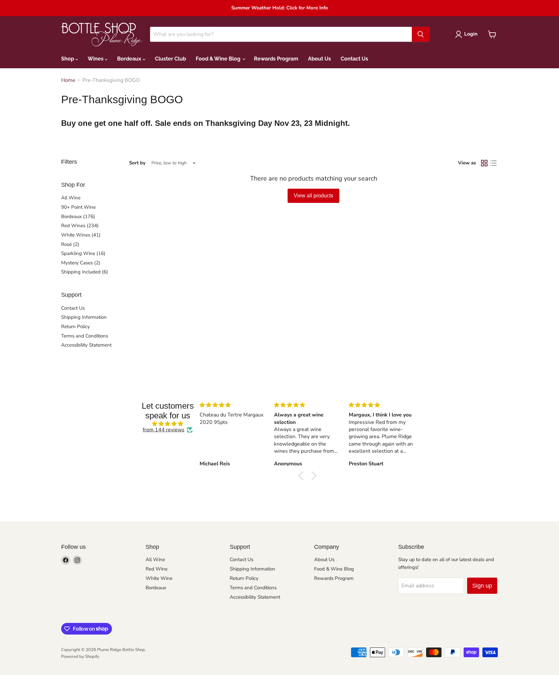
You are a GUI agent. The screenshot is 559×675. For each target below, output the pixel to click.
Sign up (482, 585)
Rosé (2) (70, 244)
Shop (68, 59)
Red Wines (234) (80, 225)
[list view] (493, 163)
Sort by (137, 163)
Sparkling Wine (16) (83, 253)
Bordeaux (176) (78, 216)
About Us (319, 59)
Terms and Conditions (84, 336)
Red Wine (157, 569)
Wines (96, 59)
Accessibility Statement (86, 345)
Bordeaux (130, 59)
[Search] (420, 34)
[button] (302, 475)
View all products (313, 195)
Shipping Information (84, 317)
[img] (168, 424)
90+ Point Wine (78, 207)
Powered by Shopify (80, 656)
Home (68, 80)
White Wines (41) (81, 235)
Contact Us (354, 59)
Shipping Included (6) (84, 272)
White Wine (159, 578)
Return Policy (75, 326)
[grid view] (484, 163)
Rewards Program (276, 59)
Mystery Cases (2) (80, 263)
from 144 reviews (163, 430)
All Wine (71, 197)
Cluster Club (170, 59)
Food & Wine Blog (219, 59)
